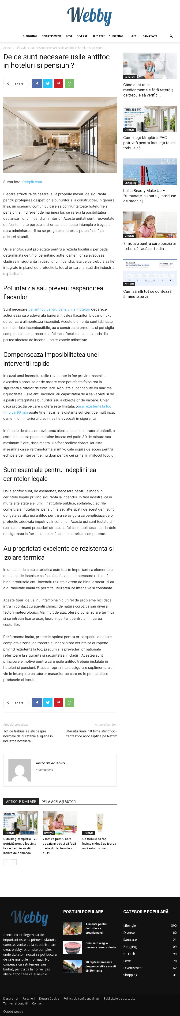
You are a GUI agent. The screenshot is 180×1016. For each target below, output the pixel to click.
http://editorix (44, 769)
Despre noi (10, 999)
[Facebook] (37, 83)
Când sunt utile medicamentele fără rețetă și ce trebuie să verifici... (148, 89)
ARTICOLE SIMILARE (21, 802)
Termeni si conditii (15, 1003)
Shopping (116, 36)
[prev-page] (6, 862)
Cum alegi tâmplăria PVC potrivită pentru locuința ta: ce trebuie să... (149, 142)
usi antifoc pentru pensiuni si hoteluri (59, 309)
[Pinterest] (58, 83)
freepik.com (32, 182)
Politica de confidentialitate (82, 999)
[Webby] (90, 15)
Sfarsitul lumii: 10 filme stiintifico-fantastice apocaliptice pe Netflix (91, 733)
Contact (37, 1003)
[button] (171, 36)
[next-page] (14, 862)
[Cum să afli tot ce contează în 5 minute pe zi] (150, 272)
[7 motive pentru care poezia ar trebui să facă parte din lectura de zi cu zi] (60, 823)
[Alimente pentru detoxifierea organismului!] (72, 928)
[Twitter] (47, 83)
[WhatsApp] (69, 83)
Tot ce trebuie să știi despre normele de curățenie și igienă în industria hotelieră (28, 736)
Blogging (30, 36)
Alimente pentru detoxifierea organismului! (96, 928)
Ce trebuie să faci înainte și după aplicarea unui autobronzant (99, 843)
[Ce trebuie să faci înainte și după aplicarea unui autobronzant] (99, 823)
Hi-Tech (133, 36)
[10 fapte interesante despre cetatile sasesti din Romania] (72, 966)
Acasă (7, 48)
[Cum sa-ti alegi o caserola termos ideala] (72, 947)
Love (69, 36)
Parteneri (28, 999)
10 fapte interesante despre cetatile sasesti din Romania (101, 966)
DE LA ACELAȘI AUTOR (59, 802)
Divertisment (51, 36)
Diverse (82, 36)
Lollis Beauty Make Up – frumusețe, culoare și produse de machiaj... (149, 195)
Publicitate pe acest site (119, 999)
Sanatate (150, 36)
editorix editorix (50, 763)
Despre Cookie (49, 999)
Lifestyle (98, 36)
